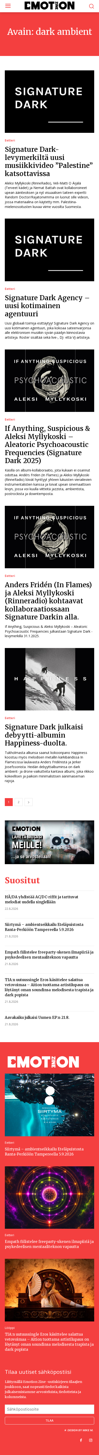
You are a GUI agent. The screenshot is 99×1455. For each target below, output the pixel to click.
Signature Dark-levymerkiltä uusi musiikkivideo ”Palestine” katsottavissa (49, 161)
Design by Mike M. (80, 1430)
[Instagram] (90, 1440)
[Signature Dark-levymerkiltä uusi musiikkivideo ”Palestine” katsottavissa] (49, 101)
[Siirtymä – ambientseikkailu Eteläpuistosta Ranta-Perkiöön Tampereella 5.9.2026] (49, 1105)
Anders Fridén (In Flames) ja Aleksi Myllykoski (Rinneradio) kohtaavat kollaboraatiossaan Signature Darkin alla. (48, 601)
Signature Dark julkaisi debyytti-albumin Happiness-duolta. (44, 735)
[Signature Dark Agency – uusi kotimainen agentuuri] (49, 250)
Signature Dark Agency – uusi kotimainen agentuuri (47, 305)
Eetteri (10, 140)
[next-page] (29, 802)
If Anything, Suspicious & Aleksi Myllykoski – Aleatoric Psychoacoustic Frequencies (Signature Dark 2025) (47, 444)
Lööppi (10, 1327)
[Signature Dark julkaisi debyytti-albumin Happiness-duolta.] (49, 679)
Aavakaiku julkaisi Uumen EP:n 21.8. (37, 1017)
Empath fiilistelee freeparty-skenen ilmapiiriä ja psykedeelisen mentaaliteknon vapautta (49, 1244)
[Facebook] (81, 1440)
